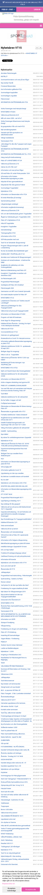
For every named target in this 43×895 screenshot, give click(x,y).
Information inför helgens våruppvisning (14, 540)
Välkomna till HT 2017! (8, 700)
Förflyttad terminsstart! (8, 403)
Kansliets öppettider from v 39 (11, 766)
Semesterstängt (6, 230)
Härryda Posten (6, 788)
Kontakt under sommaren (9, 709)
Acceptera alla (30, 889)
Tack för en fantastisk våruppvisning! (13, 243)
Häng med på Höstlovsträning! (11, 157)
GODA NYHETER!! (6, 759)
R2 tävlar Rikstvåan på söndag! (11, 197)
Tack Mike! (4, 394)
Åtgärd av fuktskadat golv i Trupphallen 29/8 (15, 217)
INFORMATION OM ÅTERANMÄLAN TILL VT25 (16, 154)
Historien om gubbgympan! (10, 335)
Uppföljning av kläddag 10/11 (11, 501)
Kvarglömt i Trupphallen (9, 226)
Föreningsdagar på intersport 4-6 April (13, 716)
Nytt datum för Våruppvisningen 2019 (13, 591)
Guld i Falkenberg (6, 840)
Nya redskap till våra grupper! (10, 504)
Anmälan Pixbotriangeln (9, 73)
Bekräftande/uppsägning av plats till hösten (15, 543)
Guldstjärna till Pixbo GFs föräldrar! (12, 285)
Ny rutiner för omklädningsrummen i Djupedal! (16, 437)
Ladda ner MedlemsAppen (10, 648)
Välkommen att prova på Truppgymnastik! (15, 311)
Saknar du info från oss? (9, 167)
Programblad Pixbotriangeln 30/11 (12, 497)
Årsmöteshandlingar (7, 697)
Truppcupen (5, 806)
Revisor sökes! (6, 582)
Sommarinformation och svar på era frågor (15, 80)
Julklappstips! (5, 572)
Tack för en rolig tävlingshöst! (10, 853)
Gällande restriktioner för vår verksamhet (14, 397)
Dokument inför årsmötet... (10, 864)
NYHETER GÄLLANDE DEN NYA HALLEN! (14, 486)
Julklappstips (5, 677)
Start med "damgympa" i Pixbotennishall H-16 (16, 779)
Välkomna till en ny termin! (9, 529)
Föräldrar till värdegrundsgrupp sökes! (13, 553)
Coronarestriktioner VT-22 (9, 332)
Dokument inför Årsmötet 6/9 (10, 600)
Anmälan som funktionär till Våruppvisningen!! (16, 257)
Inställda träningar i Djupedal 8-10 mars (14, 546)
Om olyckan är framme (8, 822)
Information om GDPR (8, 619)
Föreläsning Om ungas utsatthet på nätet (14, 588)
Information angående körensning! (12, 207)
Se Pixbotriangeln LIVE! (8, 278)
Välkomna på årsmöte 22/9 (10, 115)
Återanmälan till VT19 (8, 569)
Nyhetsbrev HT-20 (6, 441)
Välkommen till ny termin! (9, 813)
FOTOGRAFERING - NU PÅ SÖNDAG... (13, 747)
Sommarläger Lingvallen (9, 96)
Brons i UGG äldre (7, 809)
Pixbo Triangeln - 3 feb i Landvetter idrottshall (16, 693)
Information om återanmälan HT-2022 (13, 314)
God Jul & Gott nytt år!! (8, 566)
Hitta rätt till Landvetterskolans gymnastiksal (15, 825)
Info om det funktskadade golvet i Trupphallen (16, 214)
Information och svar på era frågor (12, 170)
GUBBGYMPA (5, 740)
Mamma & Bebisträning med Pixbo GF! (13, 270)
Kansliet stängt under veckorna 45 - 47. (13, 763)
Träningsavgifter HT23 (8, 233)
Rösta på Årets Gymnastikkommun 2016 (14, 782)
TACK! (3, 663)
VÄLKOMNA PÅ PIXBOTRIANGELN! (12, 666)
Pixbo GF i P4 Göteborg (8, 632)
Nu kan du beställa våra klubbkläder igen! (14, 251)
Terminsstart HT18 (7, 611)
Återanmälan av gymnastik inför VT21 (13, 411)
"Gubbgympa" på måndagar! (10, 846)
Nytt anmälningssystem (8, 129)
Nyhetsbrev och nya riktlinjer (10, 769)
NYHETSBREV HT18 (7, 603)
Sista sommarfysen (7, 525)
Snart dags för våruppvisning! (10, 320)
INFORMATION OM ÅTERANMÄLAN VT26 (14, 102)
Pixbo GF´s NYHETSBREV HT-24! (11, 160)
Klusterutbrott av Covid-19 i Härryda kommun (15, 338)
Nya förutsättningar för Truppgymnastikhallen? (16, 519)
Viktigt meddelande (7, 138)
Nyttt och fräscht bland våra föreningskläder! (15, 371)
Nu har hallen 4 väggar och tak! (11, 400)
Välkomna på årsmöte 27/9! (10, 210)
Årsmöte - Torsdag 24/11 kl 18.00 (12, 756)
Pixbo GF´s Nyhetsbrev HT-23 (10, 220)
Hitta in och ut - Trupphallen (10, 354)
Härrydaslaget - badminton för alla (12, 800)
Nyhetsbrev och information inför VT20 (13, 483)
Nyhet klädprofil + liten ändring (11, 856)
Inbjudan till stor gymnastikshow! (12, 181)
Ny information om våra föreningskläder (14, 724)
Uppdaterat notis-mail (8, 819)
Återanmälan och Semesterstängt (12, 532)
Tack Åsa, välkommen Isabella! (11, 713)
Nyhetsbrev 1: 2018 (7, 651)
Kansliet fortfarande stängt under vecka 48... (15, 750)
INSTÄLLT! (4, 76)
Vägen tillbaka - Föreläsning (10, 638)
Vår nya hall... (5, 743)
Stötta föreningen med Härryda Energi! (13, 108)
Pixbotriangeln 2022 (7, 288)
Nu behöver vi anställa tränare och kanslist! (15, 476)
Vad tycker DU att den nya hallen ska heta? (15, 585)
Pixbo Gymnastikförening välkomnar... (13, 734)
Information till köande (8, 559)
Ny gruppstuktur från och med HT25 (13, 126)
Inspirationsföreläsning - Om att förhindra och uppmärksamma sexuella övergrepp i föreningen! (16, 514)
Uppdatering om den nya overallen (12, 473)
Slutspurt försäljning (7, 622)
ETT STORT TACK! (6, 494)
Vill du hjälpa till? (6, 467)
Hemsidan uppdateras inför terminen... (13, 703)
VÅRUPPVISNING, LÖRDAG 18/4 (11, 837)
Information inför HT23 (8, 236)
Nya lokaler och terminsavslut (10, 684)
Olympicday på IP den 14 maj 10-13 (12, 785)
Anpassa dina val (8, 884)
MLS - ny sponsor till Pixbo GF (11, 690)
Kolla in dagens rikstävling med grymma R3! (15, 382)
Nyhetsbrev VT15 (11, 47)
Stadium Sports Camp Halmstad (11, 645)
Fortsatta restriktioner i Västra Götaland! (14, 415)
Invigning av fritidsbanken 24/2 (11, 655)
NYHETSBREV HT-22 (7, 298)
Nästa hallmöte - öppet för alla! (11, 737)
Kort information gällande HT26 (11, 89)
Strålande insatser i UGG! (9, 727)
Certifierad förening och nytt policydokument (15, 556)
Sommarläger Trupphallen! (9, 188)
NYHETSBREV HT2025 (8, 112)
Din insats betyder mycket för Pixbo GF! (14, 294)
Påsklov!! (4, 642)
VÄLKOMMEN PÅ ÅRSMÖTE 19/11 (12, 816)
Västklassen (5, 803)
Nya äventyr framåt (7, 83)
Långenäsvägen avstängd (9, 204)
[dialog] (21, 881)
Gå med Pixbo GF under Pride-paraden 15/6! (15, 173)
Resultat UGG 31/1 (7, 843)
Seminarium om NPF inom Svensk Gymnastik (15, 291)
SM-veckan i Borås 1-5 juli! (9, 706)
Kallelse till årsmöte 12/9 (9, 522)
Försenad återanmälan (8, 86)
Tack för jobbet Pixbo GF (9, 730)
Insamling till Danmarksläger (10, 635)
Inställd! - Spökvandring (9, 431)
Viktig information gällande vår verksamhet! (15, 428)
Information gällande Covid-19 (11, 470)
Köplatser (4, 772)
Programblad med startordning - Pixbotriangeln (16, 575)
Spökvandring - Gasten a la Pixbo (12, 579)
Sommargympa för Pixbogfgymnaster (13, 775)
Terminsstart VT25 (7, 141)
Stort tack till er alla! (7, 792)
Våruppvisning (5, 626)
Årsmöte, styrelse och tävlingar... (11, 753)
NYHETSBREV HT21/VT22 (9, 368)
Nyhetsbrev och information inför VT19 (13, 563)
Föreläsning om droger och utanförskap (14, 629)
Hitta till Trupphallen (7, 223)
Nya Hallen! (4, 434)
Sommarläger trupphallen (9, 92)
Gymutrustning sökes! (8, 201)
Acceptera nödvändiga (11, 889)
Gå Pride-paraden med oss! (10, 239)
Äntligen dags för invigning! (10, 351)
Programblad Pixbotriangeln (10, 282)
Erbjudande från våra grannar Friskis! (13, 185)
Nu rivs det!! (5, 480)
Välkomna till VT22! (7, 329)
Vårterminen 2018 (6, 674)
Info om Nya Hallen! (7, 550)
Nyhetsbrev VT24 (6, 191)
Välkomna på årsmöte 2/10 (10, 164)
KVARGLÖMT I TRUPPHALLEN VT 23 (13, 254)
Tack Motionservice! (7, 680)
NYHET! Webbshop (7, 834)
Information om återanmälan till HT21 (13, 379)
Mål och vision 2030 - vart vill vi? (11, 118)
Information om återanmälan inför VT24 (14, 194)
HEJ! (2, 459)
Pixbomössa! (5, 99)
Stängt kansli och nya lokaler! (10, 687)
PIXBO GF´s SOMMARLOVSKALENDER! (13, 385)
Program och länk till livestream (11, 317)
